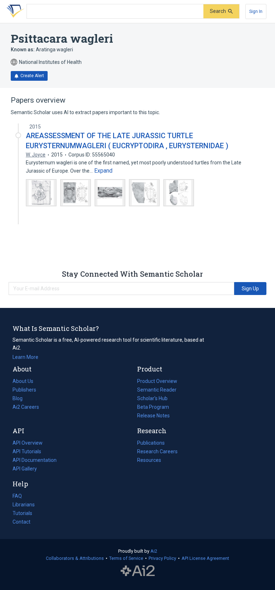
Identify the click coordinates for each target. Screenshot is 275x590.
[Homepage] (14, 11)
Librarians (24, 504)
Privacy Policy (162, 558)
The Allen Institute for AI (138, 571)
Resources (149, 460)
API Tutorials (27, 451)
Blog (20, 399)
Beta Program (153, 407)
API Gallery (25, 469)
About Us (23, 381)
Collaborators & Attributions (75, 558)
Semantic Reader (157, 390)
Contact (21, 522)
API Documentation (35, 460)
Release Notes (153, 415)
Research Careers (157, 452)
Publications (151, 443)
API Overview (28, 443)
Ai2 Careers (26, 407)
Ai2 (153, 551)
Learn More (25, 357)
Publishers (24, 390)
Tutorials (22, 513)
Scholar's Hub (152, 398)
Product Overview (157, 381)
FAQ (17, 496)
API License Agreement (205, 558)
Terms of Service (126, 558)
